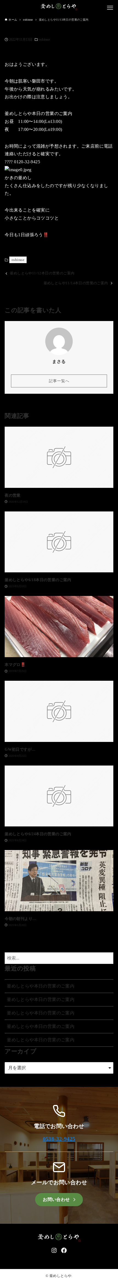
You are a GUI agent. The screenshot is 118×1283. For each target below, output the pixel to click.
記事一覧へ (59, 381)
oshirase (44, 39)
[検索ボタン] (107, 958)
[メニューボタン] (110, 7)
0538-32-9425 (59, 1139)
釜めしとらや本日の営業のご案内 (40, 986)
